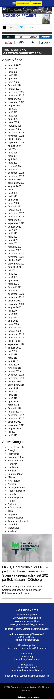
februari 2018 (14, 408)
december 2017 (16, 415)
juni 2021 (12, 274)
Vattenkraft (13, 528)
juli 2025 (12, 109)
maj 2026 (12, 75)
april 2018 (13, 401)
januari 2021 (14, 290)
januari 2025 (14, 129)
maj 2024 (12, 156)
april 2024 (13, 159)
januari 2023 (14, 210)
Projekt (11, 501)
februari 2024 (14, 166)
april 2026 (13, 78)
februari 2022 (14, 247)
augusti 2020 (14, 307)
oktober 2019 (14, 341)
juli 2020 (12, 311)
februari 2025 (14, 126)
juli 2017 (12, 432)
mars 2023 (13, 203)
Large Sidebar (15, 474)
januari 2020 (14, 331)
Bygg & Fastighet (16, 447)
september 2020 (16, 304)
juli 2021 (12, 270)
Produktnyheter (15, 497)
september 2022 (16, 223)
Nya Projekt (14, 481)
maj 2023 (12, 196)
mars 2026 (13, 82)
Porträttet (12, 494)
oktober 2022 (14, 220)
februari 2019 (14, 368)
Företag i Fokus (16, 457)
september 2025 (16, 102)
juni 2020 (12, 314)
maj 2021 (12, 277)
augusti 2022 (14, 227)
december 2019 (16, 334)
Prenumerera (23, 3)
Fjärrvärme (13, 454)
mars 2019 (13, 364)
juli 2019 (12, 351)
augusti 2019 (14, 348)
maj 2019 (12, 358)
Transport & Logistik (18, 521)
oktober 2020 (14, 300)
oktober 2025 (14, 99)
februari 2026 (14, 85)
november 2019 (16, 337)
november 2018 (16, 378)
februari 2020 (14, 327)
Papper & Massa (16, 491)
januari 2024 (14, 169)
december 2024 (16, 132)
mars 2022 (13, 243)
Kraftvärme (13, 467)
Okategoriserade (16, 487)
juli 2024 (12, 149)
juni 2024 (12, 152)
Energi (11, 450)
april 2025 (13, 119)
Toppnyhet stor (15, 517)
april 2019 (13, 361)
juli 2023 (12, 189)
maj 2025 (12, 115)
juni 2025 (12, 112)
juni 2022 (12, 233)
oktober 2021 (14, 260)
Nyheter (12, 484)
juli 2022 (12, 230)
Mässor (11, 477)
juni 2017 (12, 435)
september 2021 (16, 263)
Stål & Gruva (14, 507)
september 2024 (16, 142)
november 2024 (16, 136)
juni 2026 (12, 72)
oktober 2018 (14, 381)
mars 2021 (13, 284)
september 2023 (16, 183)
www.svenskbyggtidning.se (27, 618)
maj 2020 (12, 317)
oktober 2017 (14, 422)
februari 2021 (14, 287)
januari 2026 (14, 89)
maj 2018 (12, 398)
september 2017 (16, 425)
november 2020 (16, 297)
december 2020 (16, 294)
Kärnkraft (12, 464)
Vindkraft (12, 531)
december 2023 (16, 173)
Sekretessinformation (28, 697)
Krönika (12, 470)
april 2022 (13, 240)
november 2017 (16, 418)
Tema (11, 511)
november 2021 (16, 257)
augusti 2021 (14, 267)
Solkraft (12, 504)
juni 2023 (12, 193)
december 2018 (16, 375)
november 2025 (16, 95)
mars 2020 (13, 324)
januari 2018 (14, 411)
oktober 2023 (14, 179)
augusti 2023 (14, 186)
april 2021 (13, 280)
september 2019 (16, 344)
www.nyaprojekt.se (27, 614)
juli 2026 (12, 68)
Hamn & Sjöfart (15, 460)
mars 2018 (13, 405)
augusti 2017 (14, 428)
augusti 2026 (14, 65)
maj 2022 (12, 237)
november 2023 (16, 176)
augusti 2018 (14, 388)
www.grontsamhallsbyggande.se (27, 624)
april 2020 (13, 321)
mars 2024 (13, 163)
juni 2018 (12, 395)
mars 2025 (13, 122)
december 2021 (16, 253)
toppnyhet (13, 514)
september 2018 (16, 385)
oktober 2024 (14, 139)
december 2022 (16, 213)
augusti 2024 (14, 146)
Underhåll (13, 524)
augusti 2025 (14, 105)
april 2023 (13, 199)
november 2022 (16, 216)
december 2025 (16, 92)
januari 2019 (14, 371)
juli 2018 (12, 391)
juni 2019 (12, 354)
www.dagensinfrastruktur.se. (27, 621)
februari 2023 (14, 206)
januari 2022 (14, 250)
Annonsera (36, 3)
